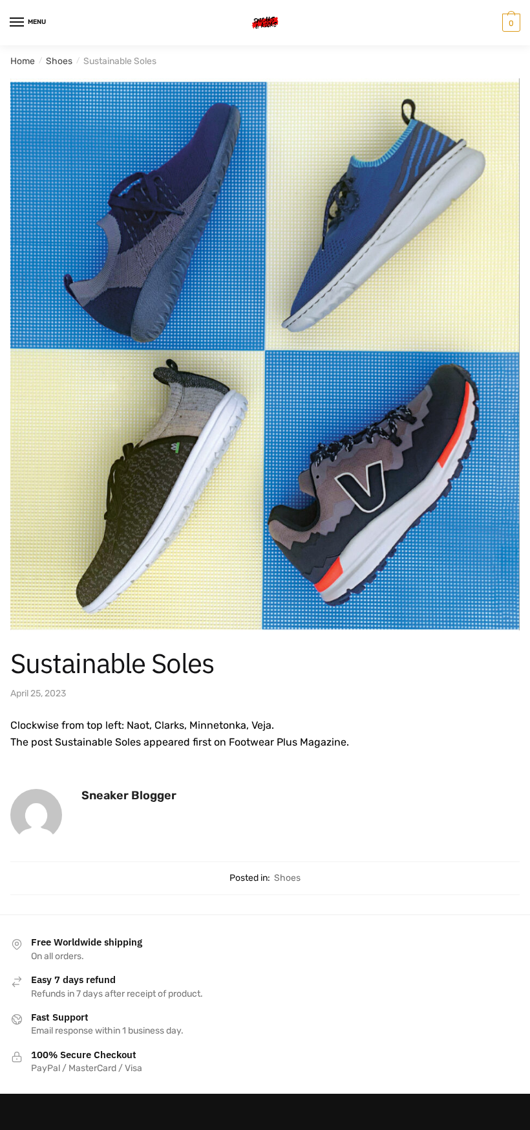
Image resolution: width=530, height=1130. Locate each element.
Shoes (59, 61)
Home (22, 61)
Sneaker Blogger (128, 795)
